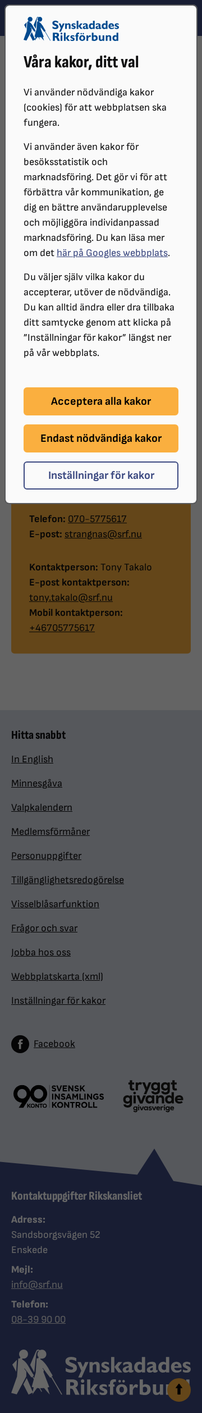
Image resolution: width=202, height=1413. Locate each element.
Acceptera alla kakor (101, 401)
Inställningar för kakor (101, 475)
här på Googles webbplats (112, 253)
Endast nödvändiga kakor (101, 438)
